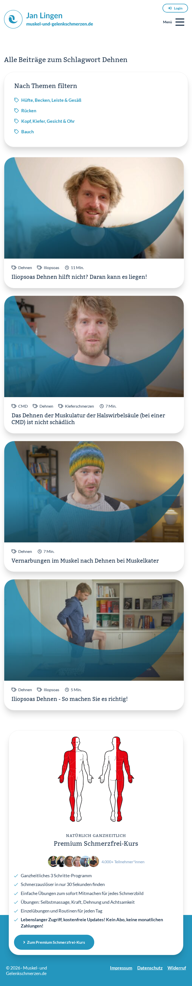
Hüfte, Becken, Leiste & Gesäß (51, 100)
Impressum (121, 967)
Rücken (28, 110)
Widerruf (177, 967)
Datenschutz (149, 967)
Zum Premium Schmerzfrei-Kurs (56, 942)
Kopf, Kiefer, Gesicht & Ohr (48, 121)
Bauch (27, 131)
